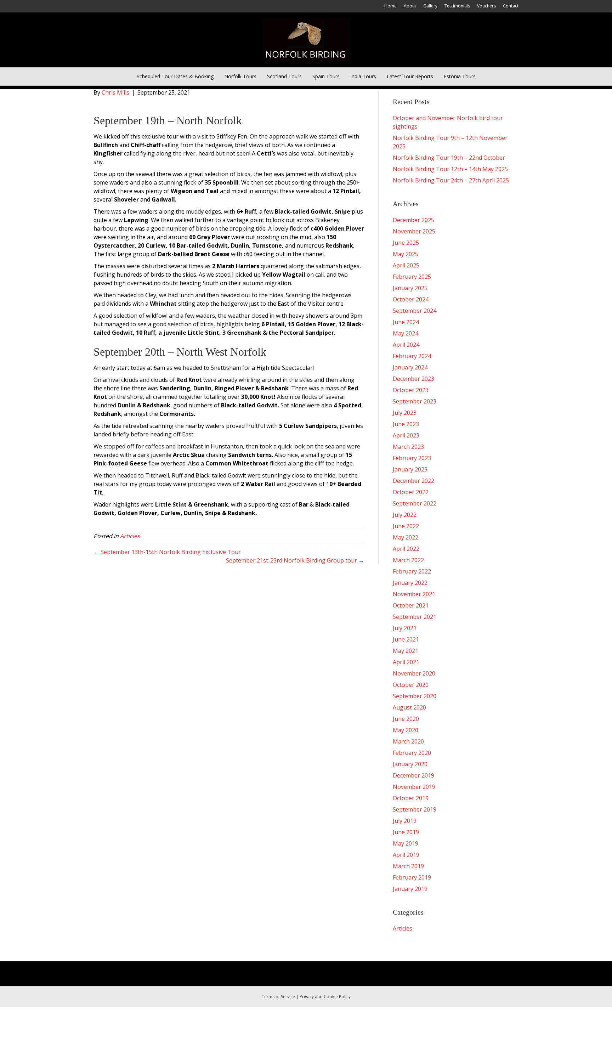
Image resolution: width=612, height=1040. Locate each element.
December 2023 (413, 379)
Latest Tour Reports (410, 76)
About (410, 6)
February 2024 (412, 356)
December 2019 (413, 775)
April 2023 (406, 435)
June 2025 (406, 243)
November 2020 (414, 673)
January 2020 (410, 764)
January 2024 (410, 367)
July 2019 (404, 821)
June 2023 (406, 424)
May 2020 (405, 730)
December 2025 (413, 220)
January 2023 (410, 469)
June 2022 (406, 526)
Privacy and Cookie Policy (325, 997)
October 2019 (411, 798)
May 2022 (405, 537)
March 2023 (408, 447)
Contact (510, 6)
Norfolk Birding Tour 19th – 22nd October (449, 158)
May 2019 (405, 843)
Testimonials (457, 6)
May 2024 (405, 333)
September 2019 (414, 809)
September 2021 (414, 617)
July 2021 (404, 628)
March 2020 (408, 741)
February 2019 (412, 877)
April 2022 (406, 549)
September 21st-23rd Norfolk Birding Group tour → (295, 560)
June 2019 (406, 832)
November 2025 (414, 231)
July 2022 (404, 515)
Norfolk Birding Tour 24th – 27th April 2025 (451, 180)
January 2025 (410, 288)
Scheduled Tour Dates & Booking (175, 76)
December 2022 (413, 481)
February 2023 (412, 458)
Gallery (430, 6)
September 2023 (414, 401)
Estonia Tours (460, 76)
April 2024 (406, 345)
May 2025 (405, 254)
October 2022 (411, 492)
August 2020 (409, 707)
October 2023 (411, 390)
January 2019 (410, 889)
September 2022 (414, 503)
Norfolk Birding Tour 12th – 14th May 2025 (450, 169)
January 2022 (410, 583)
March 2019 (408, 866)
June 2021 (406, 639)
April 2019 (406, 855)
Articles (130, 536)
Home (390, 6)
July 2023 (404, 413)
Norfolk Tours (240, 76)
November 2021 (414, 594)
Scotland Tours (284, 76)
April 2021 (406, 662)
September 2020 (414, 696)
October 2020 (411, 685)
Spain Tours (326, 76)
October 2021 (411, 605)
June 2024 (406, 322)
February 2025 (412, 277)
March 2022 (408, 560)
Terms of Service (278, 997)
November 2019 (414, 787)
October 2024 (411, 299)
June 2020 (406, 719)
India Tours (363, 76)
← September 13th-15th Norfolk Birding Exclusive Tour (167, 552)
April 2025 (406, 265)
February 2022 (412, 571)
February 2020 (412, 753)
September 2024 (414, 311)
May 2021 (405, 651)
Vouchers (486, 6)
